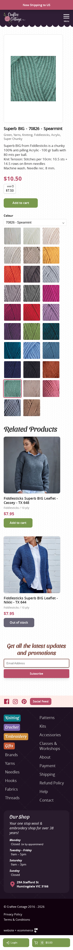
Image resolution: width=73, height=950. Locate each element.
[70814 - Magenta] (12, 312)
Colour (8, 216)
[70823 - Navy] (12, 369)
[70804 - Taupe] (12, 255)
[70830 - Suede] (31, 408)
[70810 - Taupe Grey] (12, 293)
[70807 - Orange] (12, 274)
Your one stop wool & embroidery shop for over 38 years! (32, 828)
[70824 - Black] (31, 369)
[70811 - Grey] (31, 293)
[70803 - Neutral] (51, 236)
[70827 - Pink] (31, 388)
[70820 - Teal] (12, 350)
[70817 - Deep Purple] (12, 331)
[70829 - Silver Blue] (12, 408)
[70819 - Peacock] (51, 331)
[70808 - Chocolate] (31, 274)
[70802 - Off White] (31, 236)
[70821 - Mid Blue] (31, 350)
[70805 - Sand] (31, 255)
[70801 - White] (12, 236)
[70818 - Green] (31, 331)
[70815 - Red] (31, 312)
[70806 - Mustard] (51, 255)
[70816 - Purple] (51, 312)
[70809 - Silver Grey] (51, 274)
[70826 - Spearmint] (12, 388)
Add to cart (20, 203)
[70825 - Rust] (51, 369)
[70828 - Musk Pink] (51, 388)
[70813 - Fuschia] (51, 293)
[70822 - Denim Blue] (51, 350)
